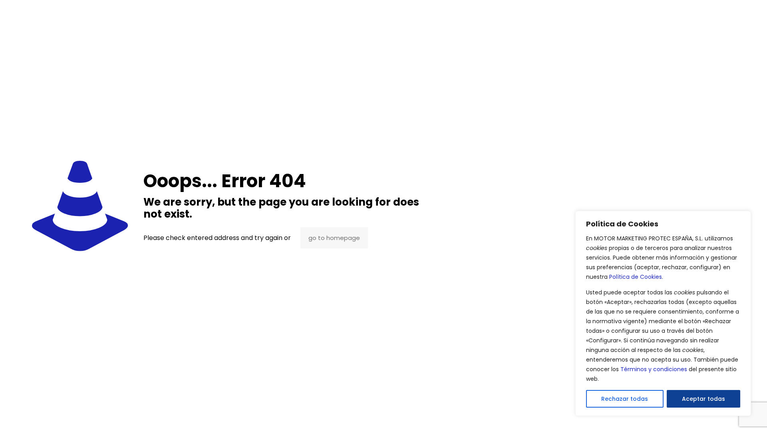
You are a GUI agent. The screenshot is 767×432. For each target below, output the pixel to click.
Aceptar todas (703, 399)
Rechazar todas (624, 399)
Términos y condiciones (653, 369)
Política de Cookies (635, 277)
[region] (663, 313)
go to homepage (334, 238)
